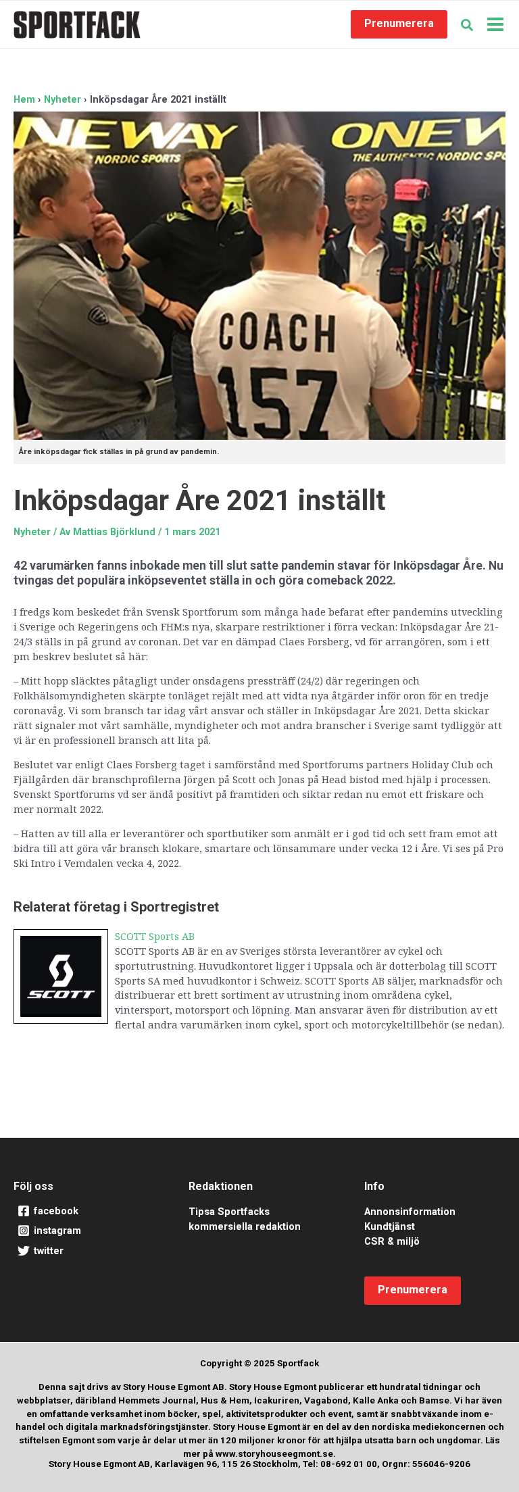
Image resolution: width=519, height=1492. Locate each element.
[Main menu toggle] (495, 24)
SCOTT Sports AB (155, 936)
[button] (399, 24)
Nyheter (32, 532)
